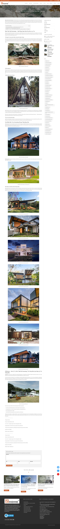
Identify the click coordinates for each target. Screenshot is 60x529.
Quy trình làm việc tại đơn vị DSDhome (29, 503)
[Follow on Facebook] (54, 0)
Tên (6, 461)
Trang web (31, 461)
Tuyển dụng (46, 30)
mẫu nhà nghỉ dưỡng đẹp (48, 80)
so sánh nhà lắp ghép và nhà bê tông (49, 112)
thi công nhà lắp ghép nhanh (48, 119)
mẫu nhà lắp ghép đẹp (48, 78)
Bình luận (7, 454)
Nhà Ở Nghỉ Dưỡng (47, 27)
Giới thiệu (26, 3)
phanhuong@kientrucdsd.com (46, 510)
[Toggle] (54, 29)
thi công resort (47, 122)
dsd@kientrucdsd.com (44, 509)
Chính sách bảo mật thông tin (28, 506)
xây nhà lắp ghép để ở (47, 130)
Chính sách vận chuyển (27, 511)
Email (19, 461)
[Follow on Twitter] (10, 519)
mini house (46, 72)
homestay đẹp (47, 70)
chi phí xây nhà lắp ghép (48, 62)
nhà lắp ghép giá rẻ (47, 98)
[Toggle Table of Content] (29, 26)
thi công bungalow (47, 114)
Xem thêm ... (6, 490)
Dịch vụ (41, 3)
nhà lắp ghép (46, 93)
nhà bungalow (47, 83)
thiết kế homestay (47, 124)
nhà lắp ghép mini (47, 101)
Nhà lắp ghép (41, 516)
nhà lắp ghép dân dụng (48, 96)
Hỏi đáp (55, 3)
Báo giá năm (25, 504)
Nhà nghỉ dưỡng (42, 517)
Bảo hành (45, 22)
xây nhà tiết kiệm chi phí (48, 132)
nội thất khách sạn (47, 107)
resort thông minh (47, 110)
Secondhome (41, 518)
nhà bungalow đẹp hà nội (48, 88)
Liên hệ (58, 3)
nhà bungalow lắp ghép (48, 85)
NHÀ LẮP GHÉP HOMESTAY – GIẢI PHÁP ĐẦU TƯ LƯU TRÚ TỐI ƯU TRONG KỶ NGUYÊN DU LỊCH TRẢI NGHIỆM (28, 485)
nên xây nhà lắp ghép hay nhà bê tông (49, 105)
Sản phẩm (30, 3)
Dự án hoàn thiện (35, 3)
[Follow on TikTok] (8, 519)
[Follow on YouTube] (13, 519)
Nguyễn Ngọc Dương (46, 514)
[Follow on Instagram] (55, 0)
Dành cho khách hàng (47, 24)
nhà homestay (47, 91)
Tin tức (45, 3)
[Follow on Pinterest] (12, 519)
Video (48, 3)
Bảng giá (51, 3)
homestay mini (47, 67)
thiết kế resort (47, 127)
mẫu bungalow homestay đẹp (48, 75)
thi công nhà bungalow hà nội (48, 117)
